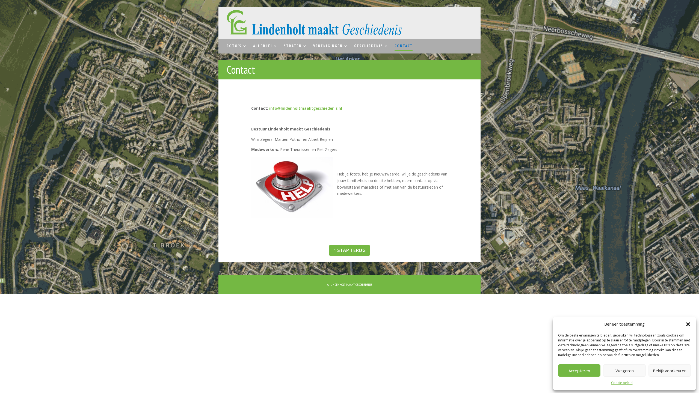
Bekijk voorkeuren (669, 370)
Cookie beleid (622, 382)
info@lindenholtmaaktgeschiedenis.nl (305, 108)
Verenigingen (328, 46)
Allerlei (262, 46)
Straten (293, 46)
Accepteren (579, 370)
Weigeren (624, 370)
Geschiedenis (368, 46)
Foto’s (234, 46)
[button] (688, 324)
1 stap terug (349, 250)
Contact (404, 46)
